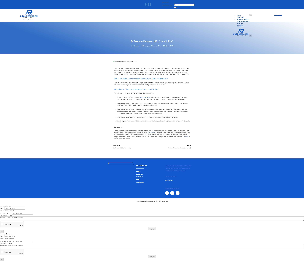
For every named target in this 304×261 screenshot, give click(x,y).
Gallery (166, 2)
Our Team (139, 177)
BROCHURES (278, 15)
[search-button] (175, 7)
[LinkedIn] (148, 4)
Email (2, 211)
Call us (186, 136)
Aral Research (135, 46)
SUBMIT (152, 229)
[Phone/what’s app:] (166, 174)
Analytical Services (243, 19)
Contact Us (167, 5)
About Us (139, 174)
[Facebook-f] (167, 193)
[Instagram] (150, 4)
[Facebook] (145, 4)
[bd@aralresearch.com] (166, 186)
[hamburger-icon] (250, 15)
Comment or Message (6, 215)
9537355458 (169, 180)
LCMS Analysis (145, 46)
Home (239, 15)
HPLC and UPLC (145, 97)
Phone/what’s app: (171, 176)
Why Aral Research (243, 21)
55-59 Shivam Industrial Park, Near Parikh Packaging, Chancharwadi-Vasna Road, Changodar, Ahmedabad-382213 (178, 168)
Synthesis (240, 17)
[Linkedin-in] (172, 193)
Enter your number (6, 213)
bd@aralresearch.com (172, 188)
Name (2, 208)
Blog (137, 179)
